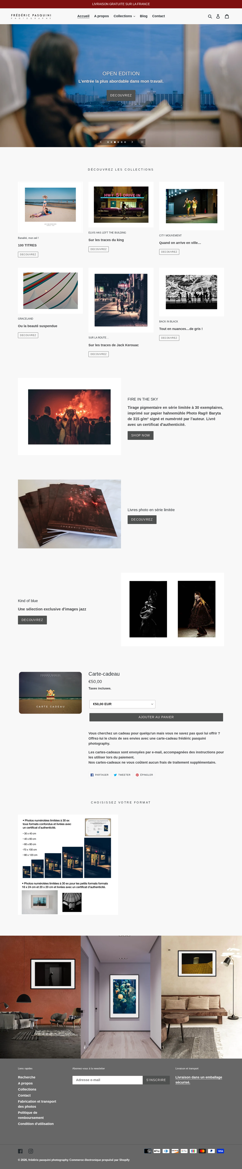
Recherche (26, 1077)
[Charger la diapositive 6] (125, 142)
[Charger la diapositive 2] (112, 142)
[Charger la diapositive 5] (122, 142)
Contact (24, 1095)
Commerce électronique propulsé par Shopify (99, 1159)
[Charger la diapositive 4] (118, 142)
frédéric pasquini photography (48, 1159)
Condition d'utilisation (36, 1124)
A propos (25, 1083)
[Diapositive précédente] (101, 142)
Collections (27, 1089)
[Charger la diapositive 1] (108, 142)
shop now (140, 435)
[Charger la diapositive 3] (115, 142)
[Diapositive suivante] (132, 142)
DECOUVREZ (28, 254)
